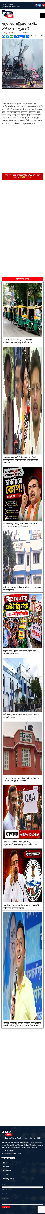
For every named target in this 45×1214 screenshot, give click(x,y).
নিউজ (5, 1163)
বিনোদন (6, 1167)
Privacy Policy (8, 1179)
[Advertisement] (22, 96)
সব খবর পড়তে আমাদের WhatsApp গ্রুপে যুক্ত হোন (22, 176)
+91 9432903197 (9, 4)
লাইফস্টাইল (7, 1171)
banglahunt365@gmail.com (12, 6)
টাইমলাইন (6, 1175)
